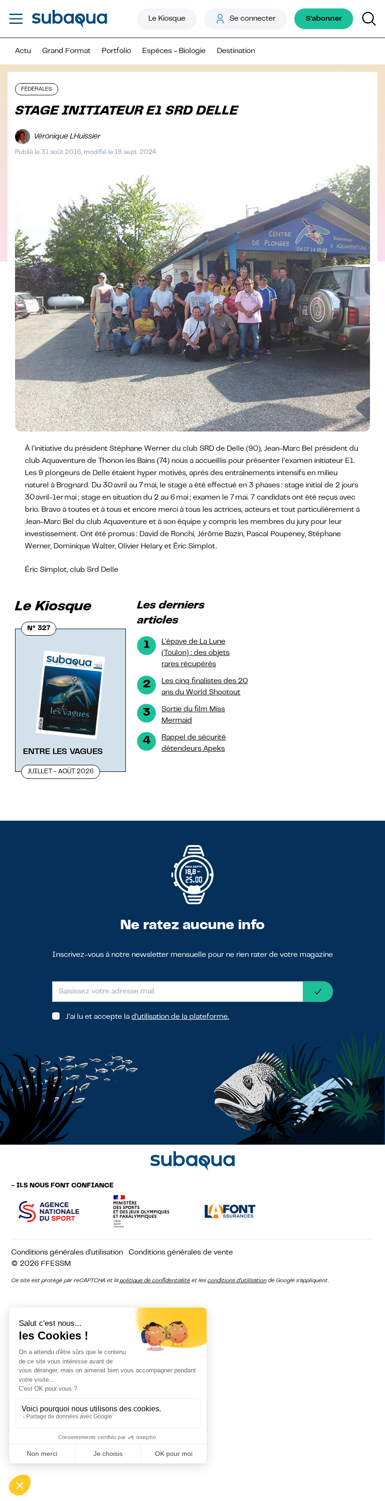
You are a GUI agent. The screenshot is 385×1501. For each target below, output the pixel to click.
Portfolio (116, 51)
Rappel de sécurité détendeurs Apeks (194, 743)
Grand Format (66, 51)
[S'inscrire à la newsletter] (318, 991)
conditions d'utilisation (237, 1280)
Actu (23, 51)
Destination (236, 51)
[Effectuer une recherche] (369, 18)
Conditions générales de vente (181, 1252)
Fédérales (36, 89)
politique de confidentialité (155, 1280)
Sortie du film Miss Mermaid (193, 715)
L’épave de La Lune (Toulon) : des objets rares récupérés (196, 653)
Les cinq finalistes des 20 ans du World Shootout (205, 687)
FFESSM (56, 1264)
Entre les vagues (63, 751)
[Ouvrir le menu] (16, 18)
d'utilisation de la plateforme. (180, 1017)
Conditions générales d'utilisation (67, 1252)
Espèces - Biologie (174, 51)
